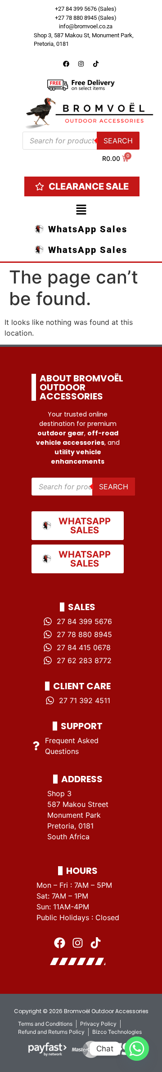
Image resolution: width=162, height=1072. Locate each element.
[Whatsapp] (137, 1049)
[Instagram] (81, 64)
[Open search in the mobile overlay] (81, 141)
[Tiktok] (96, 64)
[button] (81, 210)
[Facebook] (66, 64)
